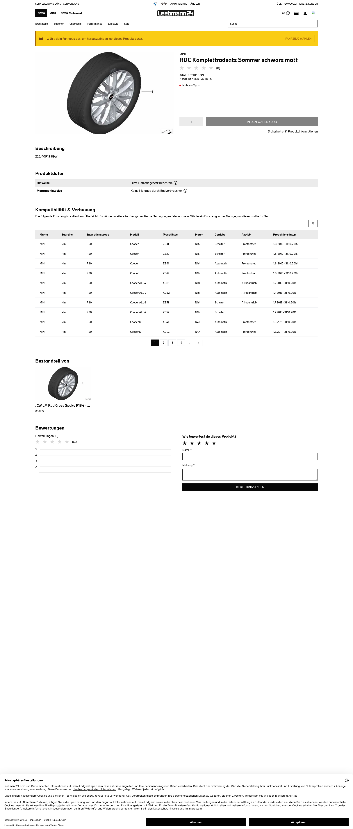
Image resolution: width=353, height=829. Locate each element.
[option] (190, 343)
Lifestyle (113, 23)
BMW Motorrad (71, 13)
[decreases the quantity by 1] (186, 122)
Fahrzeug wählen (298, 38)
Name (187, 450)
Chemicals (75, 23)
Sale (126, 23)
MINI (52, 13)
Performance (94, 23)
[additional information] (175, 183)
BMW (41, 13)
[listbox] (176, 343)
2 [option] (163, 342)
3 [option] (172, 342)
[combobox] (273, 23)
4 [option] (181, 342)
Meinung (188, 465)
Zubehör (59, 23)
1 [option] (155, 342)
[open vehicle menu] (296, 13)
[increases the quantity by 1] (197, 122)
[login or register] (305, 13)
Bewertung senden (250, 487)
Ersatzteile (41, 23)
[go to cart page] (314, 13)
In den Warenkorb (262, 122)
